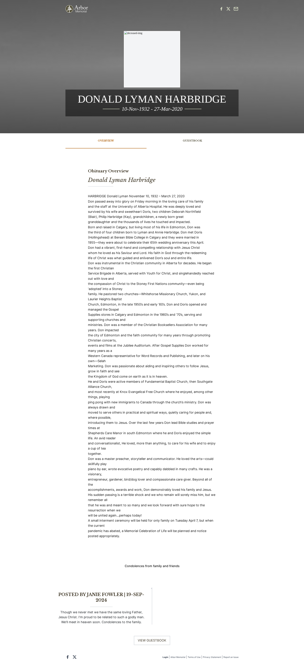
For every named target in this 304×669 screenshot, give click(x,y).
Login (165, 657)
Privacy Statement (212, 657)
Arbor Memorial (177, 657)
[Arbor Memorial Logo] (76, 9)
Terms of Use (194, 657)
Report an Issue (231, 657)
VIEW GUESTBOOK (152, 640)
